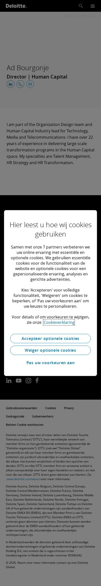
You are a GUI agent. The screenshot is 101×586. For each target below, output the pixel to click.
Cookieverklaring (59, 322)
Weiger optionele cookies (50, 350)
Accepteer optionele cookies (51, 338)
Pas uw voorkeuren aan (50, 362)
